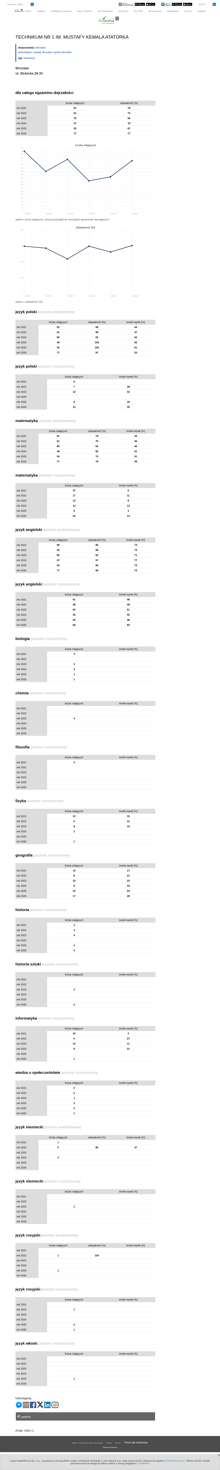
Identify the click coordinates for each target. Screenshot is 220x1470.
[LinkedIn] (47, 1407)
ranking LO (123, 11)
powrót (23, 1415)
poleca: (28, 11)
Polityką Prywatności (175, 1460)
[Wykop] (55, 1407)
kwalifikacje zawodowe (61, 11)
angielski (201, 11)
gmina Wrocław (62, 52)
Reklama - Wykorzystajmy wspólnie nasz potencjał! (87, 1443)
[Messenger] (19, 1407)
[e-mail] (26, 1407)
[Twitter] (40, 1406)
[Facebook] (33, 1407)
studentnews (173, 11)
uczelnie (188, 11)
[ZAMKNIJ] (143, 1463)
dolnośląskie (25, 52)
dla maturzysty (155, 11)
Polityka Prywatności (110, 1447)
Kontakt (109, 1443)
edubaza (41, 11)
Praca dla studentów (136, 1442)
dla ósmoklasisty (105, 11)
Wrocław (40, 47)
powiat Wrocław (43, 52)
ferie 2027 (138, 11)
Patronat (118, 1443)
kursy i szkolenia (84, 11)
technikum (29, 58)
